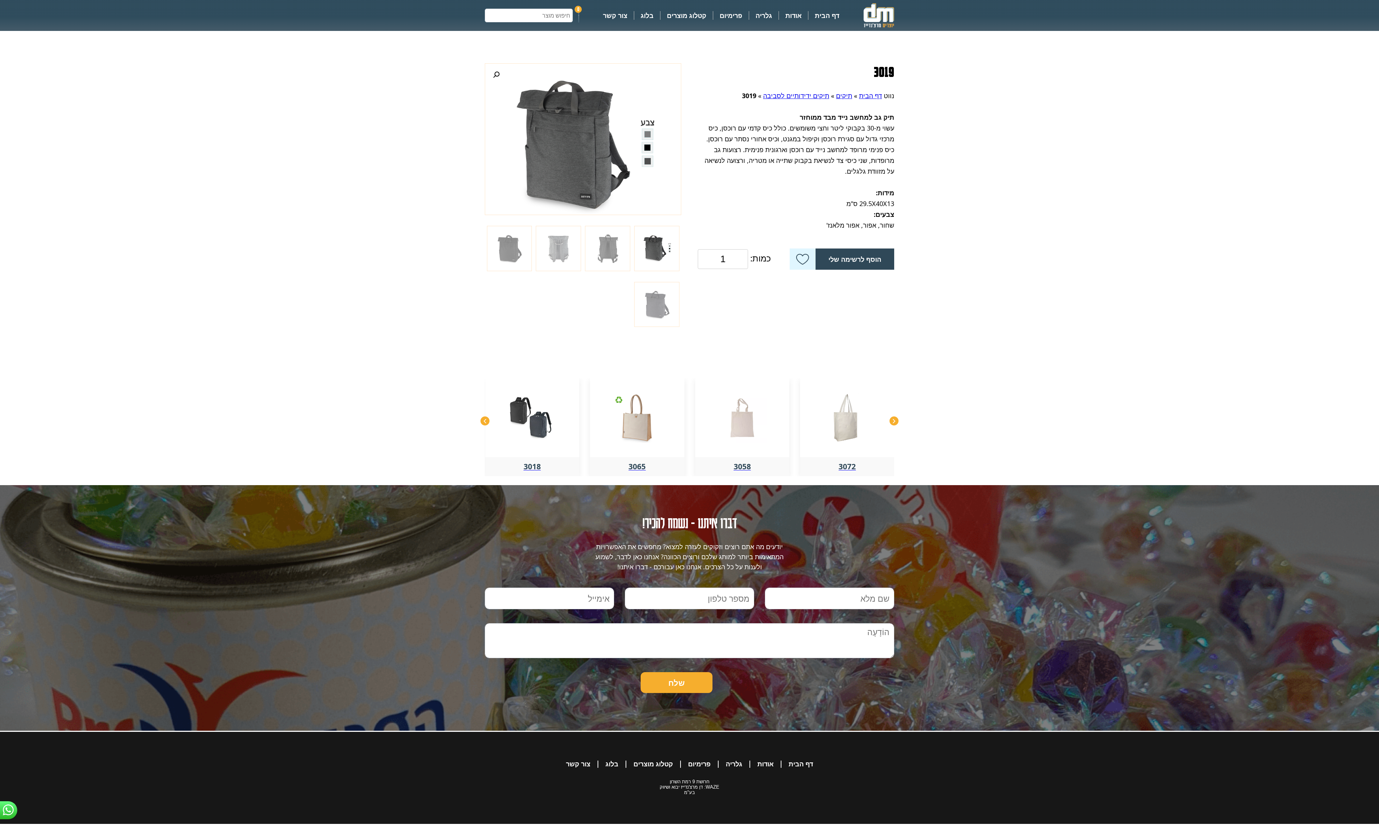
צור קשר (615, 15)
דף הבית (827, 15)
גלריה (764, 15)
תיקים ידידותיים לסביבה (796, 95)
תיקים (844, 95)
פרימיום (731, 15)
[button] (496, 74)
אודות (793, 15)
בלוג (647, 15)
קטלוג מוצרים (686, 15)
